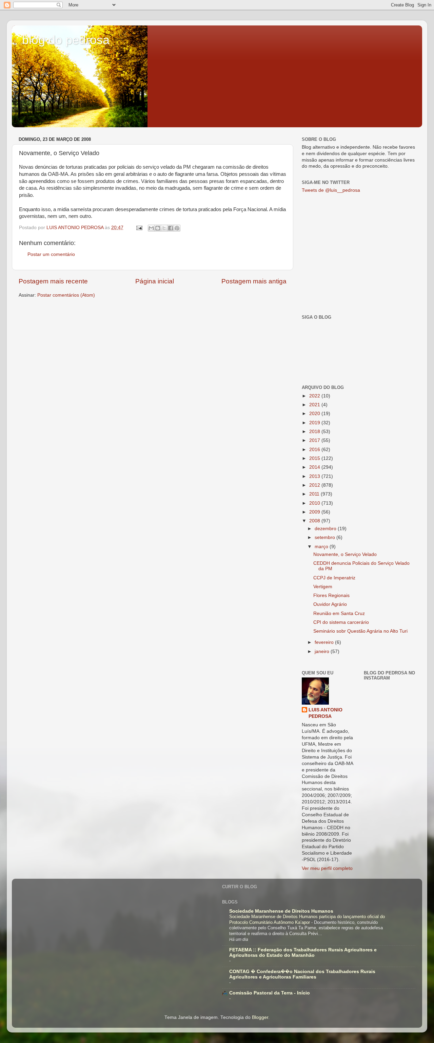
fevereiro (325, 642)
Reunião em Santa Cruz (339, 613)
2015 (315, 458)
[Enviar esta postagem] (139, 227)
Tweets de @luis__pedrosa (331, 190)
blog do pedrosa (66, 40)
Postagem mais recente (53, 281)
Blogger (260, 1017)
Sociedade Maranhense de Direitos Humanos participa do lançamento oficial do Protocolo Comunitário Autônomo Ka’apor (307, 919)
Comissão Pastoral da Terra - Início (269, 992)
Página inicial (154, 281)
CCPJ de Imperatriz (334, 577)
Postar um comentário (51, 254)
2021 (315, 404)
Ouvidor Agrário (330, 604)
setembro (325, 537)
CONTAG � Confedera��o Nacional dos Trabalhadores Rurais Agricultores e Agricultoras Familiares (302, 974)
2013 (315, 476)
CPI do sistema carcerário (341, 622)
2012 (315, 485)
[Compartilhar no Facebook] (170, 228)
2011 (315, 494)
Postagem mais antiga (254, 281)
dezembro (326, 528)
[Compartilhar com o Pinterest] (177, 228)
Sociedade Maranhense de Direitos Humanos (281, 911)
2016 (315, 449)
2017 (315, 440)
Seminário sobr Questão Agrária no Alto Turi (360, 631)
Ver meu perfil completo (327, 868)
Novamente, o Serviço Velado (345, 554)
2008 (315, 520)
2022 (315, 395)
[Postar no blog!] (157, 228)
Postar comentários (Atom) (66, 295)
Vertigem (322, 586)
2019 (315, 422)
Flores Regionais (331, 595)
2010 (315, 503)
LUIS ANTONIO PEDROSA (325, 713)
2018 (315, 431)
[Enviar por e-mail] (151, 228)
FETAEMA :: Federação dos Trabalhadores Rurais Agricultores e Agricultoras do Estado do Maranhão (303, 952)
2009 (315, 512)
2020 (315, 413)
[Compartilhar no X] (164, 228)
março (322, 546)
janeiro (323, 651)
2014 (315, 467)
